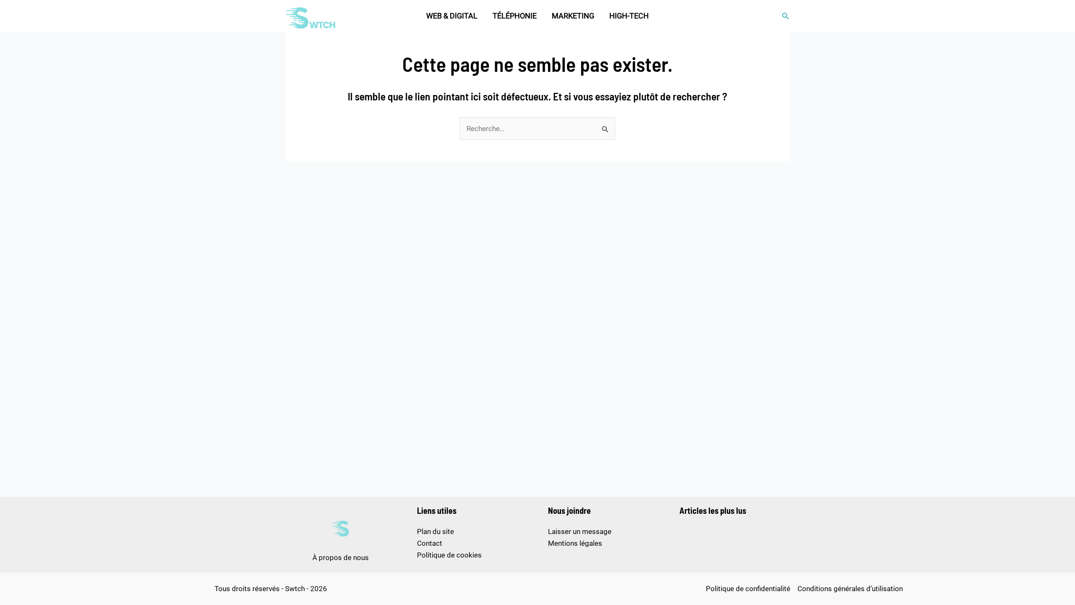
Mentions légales (575, 543)
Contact (429, 543)
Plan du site (435, 531)
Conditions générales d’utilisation (850, 588)
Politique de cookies (449, 555)
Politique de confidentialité (748, 588)
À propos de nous (340, 557)
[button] (785, 16)
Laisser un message (579, 531)
